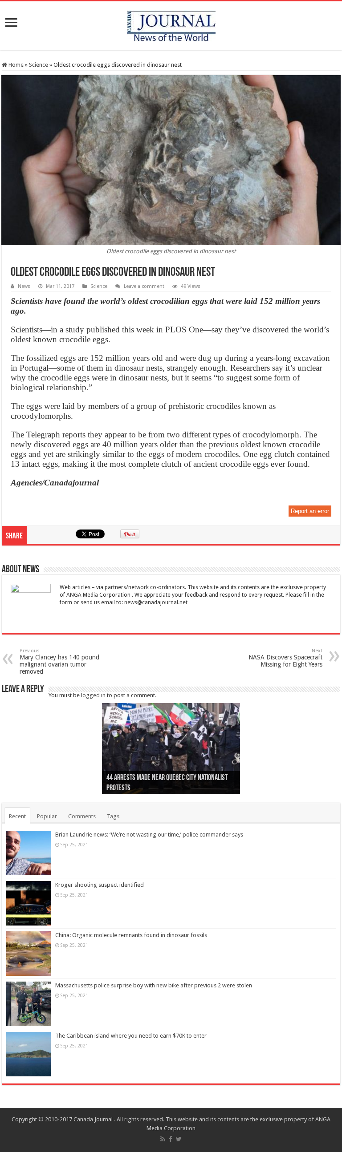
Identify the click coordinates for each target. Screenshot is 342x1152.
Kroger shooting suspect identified (99, 884)
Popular (47, 816)
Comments (82, 816)
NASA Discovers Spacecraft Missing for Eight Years (285, 658)
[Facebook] (170, 1139)
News (24, 286)
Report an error (310, 511)
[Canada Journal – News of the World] (171, 24)
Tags (113, 816)
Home (15, 64)
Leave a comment (144, 286)
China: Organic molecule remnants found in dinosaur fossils (131, 935)
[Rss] (162, 1139)
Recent (17, 816)
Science (38, 64)
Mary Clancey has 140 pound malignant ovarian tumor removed (59, 661)
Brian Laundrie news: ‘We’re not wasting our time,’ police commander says (149, 834)
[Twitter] (179, 1139)
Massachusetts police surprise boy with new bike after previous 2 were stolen (153, 985)
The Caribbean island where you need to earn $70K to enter (131, 1035)
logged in (93, 695)
